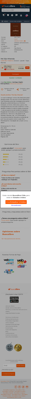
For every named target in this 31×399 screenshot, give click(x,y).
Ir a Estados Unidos (16, 202)
